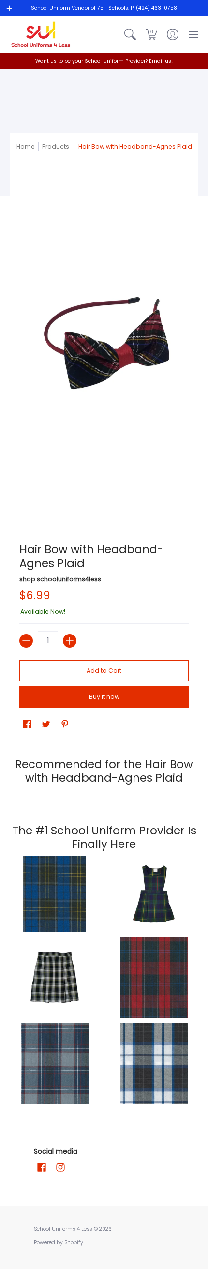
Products (55, 146)
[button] (151, 34)
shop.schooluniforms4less (60, 579)
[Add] (69, 641)
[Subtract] (26, 641)
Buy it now (104, 697)
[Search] (130, 34)
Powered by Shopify (58, 1242)
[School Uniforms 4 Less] (41, 34)
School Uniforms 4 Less (64, 1229)
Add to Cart (104, 670)
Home (25, 146)
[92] (54, 894)
